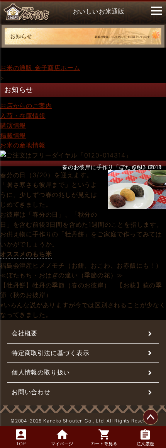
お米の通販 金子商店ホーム (40, 68)
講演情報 (13, 125)
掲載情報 (13, 135)
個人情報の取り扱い (41, 372)
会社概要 (24, 333)
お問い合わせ (31, 392)
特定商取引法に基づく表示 (51, 353)
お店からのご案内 (26, 105)
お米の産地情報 (23, 145)
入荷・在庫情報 (23, 116)
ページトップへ (150, 417)
